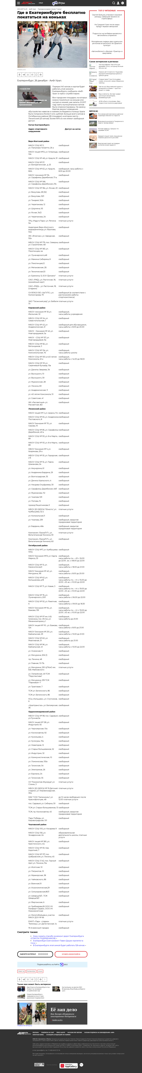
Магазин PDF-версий (75, 1032)
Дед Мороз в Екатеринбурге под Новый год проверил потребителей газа (38, 989)
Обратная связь (38, 1034)
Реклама (36, 1032)
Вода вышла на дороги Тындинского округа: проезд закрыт (111, 122)
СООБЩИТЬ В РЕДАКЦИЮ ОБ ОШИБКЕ (58, 1034)
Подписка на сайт (47, 1032)
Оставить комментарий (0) (71, 954)
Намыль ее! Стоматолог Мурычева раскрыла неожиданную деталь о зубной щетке (111, 73)
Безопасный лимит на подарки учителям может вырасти (109, 144)
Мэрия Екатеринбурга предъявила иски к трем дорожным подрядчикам (35, 996)
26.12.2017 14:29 (22, 9)
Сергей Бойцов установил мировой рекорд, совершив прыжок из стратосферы (107, 17)
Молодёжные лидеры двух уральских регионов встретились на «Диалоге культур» (107, 43)
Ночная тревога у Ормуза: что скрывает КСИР (108, 129)
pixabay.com (21, 69)
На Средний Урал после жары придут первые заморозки (107, 26)
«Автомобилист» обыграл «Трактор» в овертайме (106, 52)
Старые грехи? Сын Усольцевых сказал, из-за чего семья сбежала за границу (111, 81)
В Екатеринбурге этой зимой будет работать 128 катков (59, 945)
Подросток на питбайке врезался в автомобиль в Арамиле (107, 34)
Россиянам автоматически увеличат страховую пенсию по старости (110, 114)
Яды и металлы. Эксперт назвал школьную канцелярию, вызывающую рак (110, 95)
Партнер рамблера (51, 1064)
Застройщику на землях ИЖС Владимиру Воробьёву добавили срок (73, 989)
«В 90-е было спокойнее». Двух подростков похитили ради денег (110, 102)
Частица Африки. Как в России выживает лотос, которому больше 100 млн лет (111, 66)
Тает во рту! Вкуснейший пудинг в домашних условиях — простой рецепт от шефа (110, 88)
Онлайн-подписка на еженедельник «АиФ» (99, 1032)
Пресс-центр (60, 1032)
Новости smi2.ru (24, 1025)
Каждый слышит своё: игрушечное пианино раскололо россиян (110, 136)
